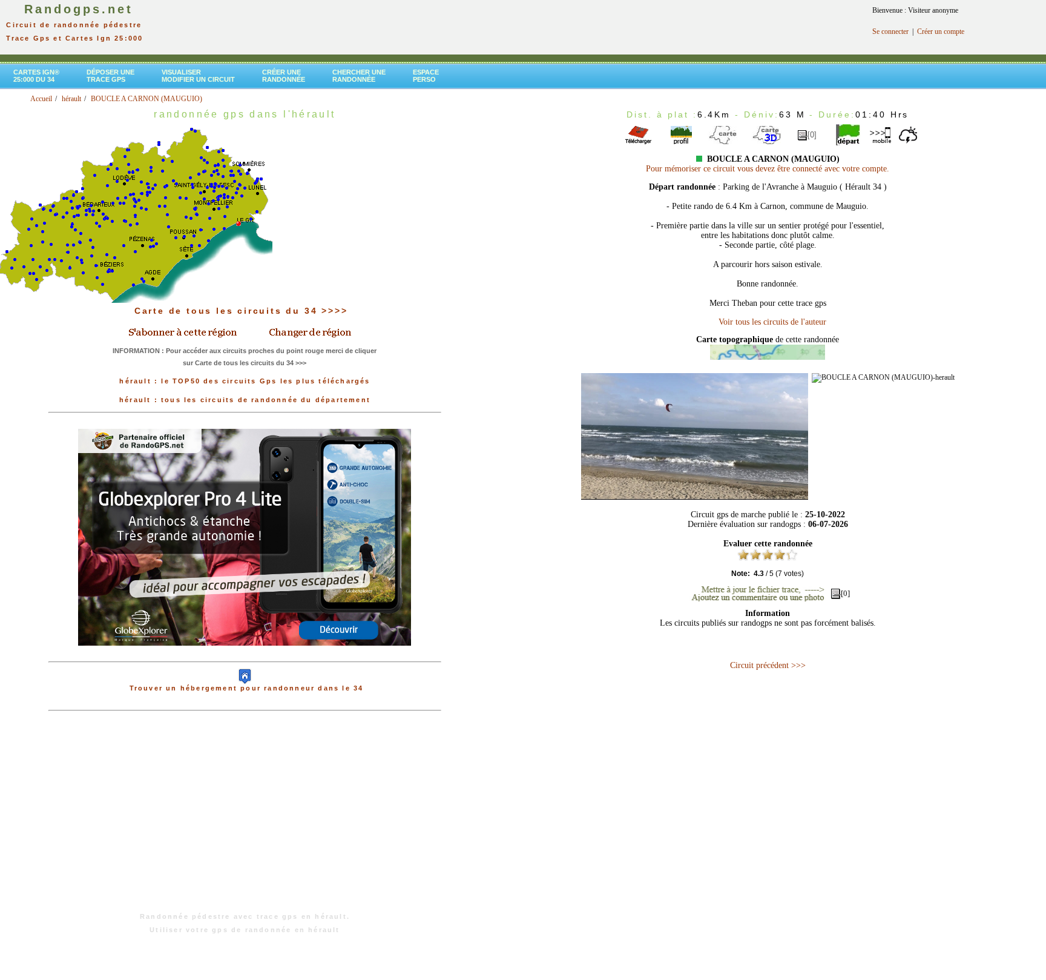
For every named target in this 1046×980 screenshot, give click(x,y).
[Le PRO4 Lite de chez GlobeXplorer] (244, 655)
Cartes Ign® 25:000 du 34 (36, 75)
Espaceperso (426, 75)
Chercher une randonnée (359, 75)
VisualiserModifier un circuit (198, 75)
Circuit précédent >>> (768, 665)
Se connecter (890, 31)
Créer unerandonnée (283, 75)
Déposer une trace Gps (110, 75)
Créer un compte (940, 31)
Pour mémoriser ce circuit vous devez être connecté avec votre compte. (767, 168)
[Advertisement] (244, 817)
